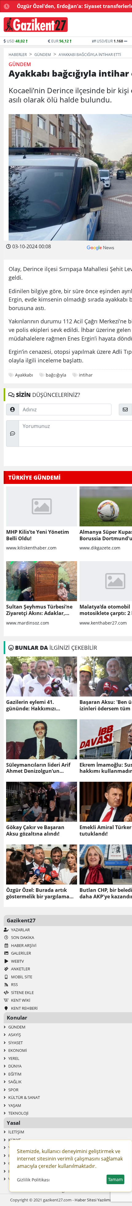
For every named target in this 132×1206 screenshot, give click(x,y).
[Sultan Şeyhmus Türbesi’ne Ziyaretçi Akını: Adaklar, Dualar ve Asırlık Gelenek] (41, 581)
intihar (86, 375)
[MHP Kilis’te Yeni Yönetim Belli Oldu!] (41, 506)
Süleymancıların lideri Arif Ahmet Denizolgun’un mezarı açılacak (38, 768)
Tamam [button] (115, 1179)
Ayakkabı (24, 375)
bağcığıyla (56, 375)
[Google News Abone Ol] (100, 247)
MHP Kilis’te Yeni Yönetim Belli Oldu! (37, 535)
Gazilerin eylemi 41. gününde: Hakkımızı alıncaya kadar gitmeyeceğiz (41, 705)
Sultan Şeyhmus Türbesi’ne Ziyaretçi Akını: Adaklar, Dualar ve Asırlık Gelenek (39, 610)
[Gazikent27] (36, 24)
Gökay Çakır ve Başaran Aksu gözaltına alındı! (35, 830)
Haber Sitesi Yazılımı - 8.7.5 (98, 1200)
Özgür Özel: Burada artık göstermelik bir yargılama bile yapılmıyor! (37, 893)
